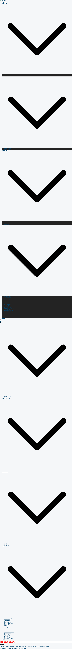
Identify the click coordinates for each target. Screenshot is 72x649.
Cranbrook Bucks (7, 303)
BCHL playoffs (6, 224)
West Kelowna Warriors (8, 317)
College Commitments (8, 148)
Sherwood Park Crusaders (9, 310)
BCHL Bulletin (4, 2)
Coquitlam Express (7, 300)
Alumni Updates (7, 149)
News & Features (5, 150)
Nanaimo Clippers (7, 305)
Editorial (5, 221)
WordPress (24, 648)
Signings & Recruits (7, 74)
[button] (37, 73)
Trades (5, 75)
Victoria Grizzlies (7, 316)
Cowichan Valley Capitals (8, 302)
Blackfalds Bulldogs (7, 297)
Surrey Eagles (6, 312)
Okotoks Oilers (6, 306)
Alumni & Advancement (6, 77)
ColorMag (19, 648)
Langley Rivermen (7, 304)
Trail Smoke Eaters (7, 313)
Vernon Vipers (6, 314)
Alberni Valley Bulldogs (8, 296)
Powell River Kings (7, 307)
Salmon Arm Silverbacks (8, 309)
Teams (3, 225)
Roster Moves (4, 3)
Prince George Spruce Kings (9, 308)
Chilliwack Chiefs (7, 299)
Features (5, 223)
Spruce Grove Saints (7, 311)
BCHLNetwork (9, 648)
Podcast (3, 318)
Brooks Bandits (7, 298)
